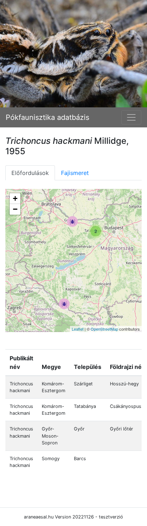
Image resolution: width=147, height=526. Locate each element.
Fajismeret (75, 172)
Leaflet (77, 329)
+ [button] (15, 198)
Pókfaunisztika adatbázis (47, 117)
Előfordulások (30, 172)
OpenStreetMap (104, 329)
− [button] (15, 209)
